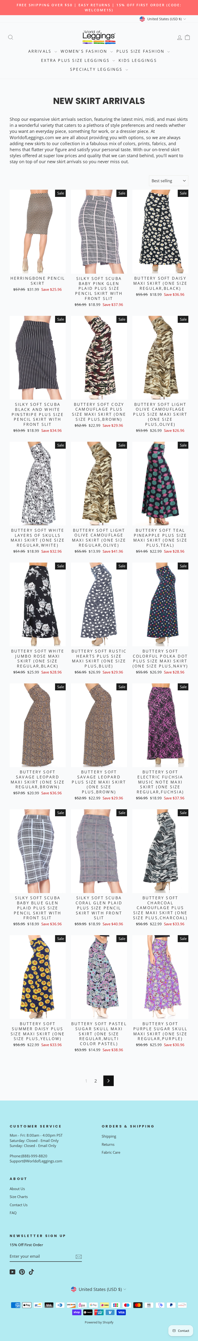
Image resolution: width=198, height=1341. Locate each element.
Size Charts (19, 1196)
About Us (17, 1188)
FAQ (13, 1212)
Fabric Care (111, 1152)
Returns (108, 1144)
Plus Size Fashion (141, 51)
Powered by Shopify (99, 1322)
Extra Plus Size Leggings (76, 60)
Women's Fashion (85, 51)
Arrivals (40, 51)
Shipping (109, 1136)
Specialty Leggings (97, 69)
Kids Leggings (138, 60)
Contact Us (19, 1204)
